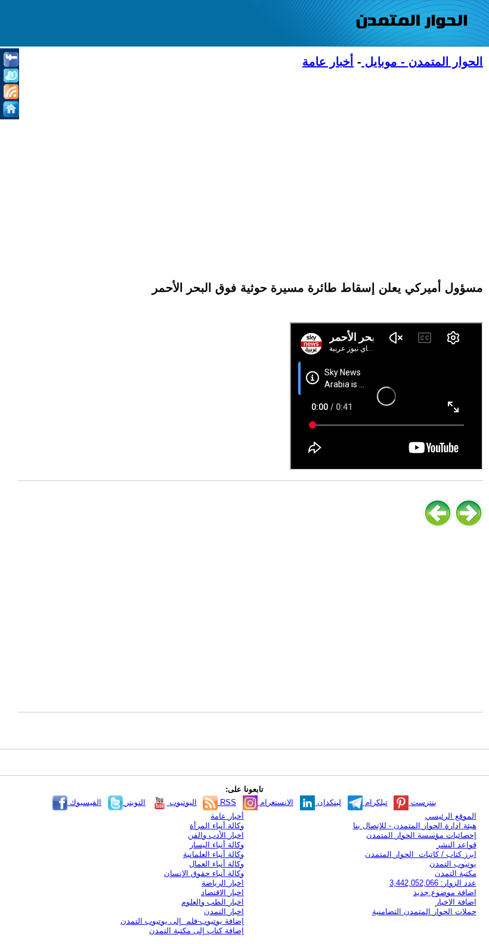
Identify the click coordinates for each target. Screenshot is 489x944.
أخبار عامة (328, 61)
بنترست (422, 802)
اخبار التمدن (224, 911)
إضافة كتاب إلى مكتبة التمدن (196, 930)
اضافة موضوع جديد (444, 892)
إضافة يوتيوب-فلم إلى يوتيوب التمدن (182, 921)
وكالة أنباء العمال (216, 863)
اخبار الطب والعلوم (212, 901)
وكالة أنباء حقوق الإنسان (204, 873)
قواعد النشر (456, 844)
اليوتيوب (182, 802)
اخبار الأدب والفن (216, 835)
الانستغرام (275, 802)
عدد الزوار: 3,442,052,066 (432, 882)
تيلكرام (375, 802)
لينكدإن (328, 802)
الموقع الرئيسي (450, 816)
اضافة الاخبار (455, 901)
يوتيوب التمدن (452, 863)
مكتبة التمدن (455, 873)
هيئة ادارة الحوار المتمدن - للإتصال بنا (414, 825)
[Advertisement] (250, 167)
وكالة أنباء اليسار (217, 844)
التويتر (134, 802)
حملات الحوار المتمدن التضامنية (424, 911)
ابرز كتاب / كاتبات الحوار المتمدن (420, 854)
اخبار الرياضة (223, 882)
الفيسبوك (84, 802)
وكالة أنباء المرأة (217, 825)
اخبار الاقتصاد (222, 892)
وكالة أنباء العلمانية (213, 854)
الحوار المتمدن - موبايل (422, 61)
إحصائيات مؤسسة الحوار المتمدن (421, 835)
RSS (227, 802)
